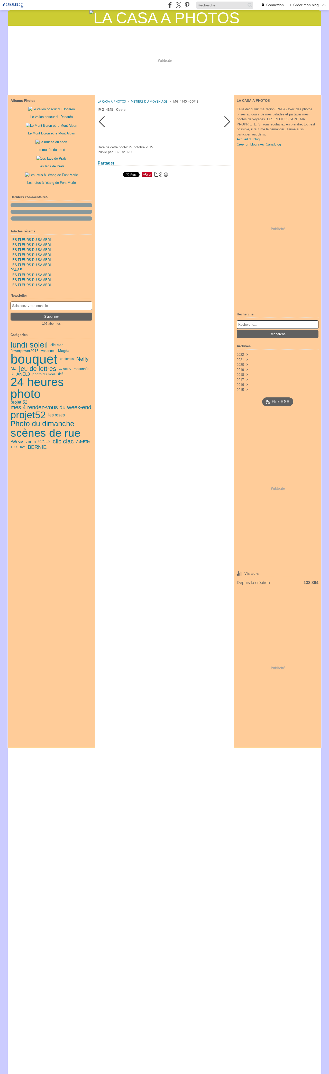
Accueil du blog (248, 139)
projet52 (28, 415)
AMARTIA (83, 441)
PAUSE (16, 270)
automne (65, 368)
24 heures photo (37, 388)
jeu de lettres (37, 369)
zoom (31, 442)
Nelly (82, 359)
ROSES (44, 441)
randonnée (81, 368)
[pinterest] (187, 5)
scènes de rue (45, 433)
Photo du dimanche (42, 423)
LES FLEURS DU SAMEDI (31, 240)
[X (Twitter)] (178, 5)
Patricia (17, 441)
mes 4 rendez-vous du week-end (51, 407)
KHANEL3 (20, 374)
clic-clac (56, 345)
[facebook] (170, 5)
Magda (63, 350)
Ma (13, 369)
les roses (56, 415)
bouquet (34, 359)
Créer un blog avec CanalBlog (259, 144)
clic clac (63, 441)
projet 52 (19, 402)
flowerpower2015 (25, 351)
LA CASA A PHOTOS (112, 101)
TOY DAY (18, 447)
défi (60, 374)
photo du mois (44, 374)
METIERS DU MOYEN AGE (149, 101)
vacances (48, 350)
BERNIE (37, 447)
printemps (67, 358)
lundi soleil (29, 345)
